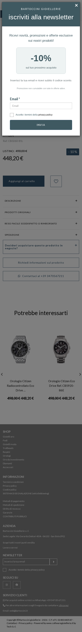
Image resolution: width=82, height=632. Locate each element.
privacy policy (45, 114)
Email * (15, 99)
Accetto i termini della (34, 114)
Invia (41, 124)
